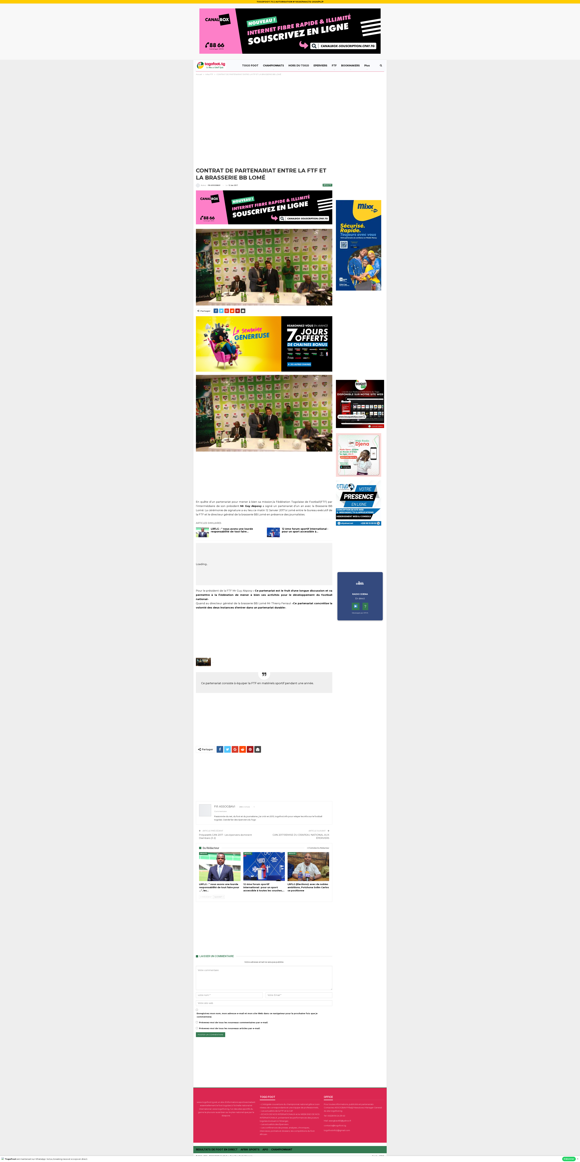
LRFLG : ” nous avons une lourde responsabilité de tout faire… (232, 530)
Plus (367, 65)
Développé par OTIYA (360, 613)
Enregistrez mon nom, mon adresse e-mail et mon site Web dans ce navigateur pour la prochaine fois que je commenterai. (257, 1015)
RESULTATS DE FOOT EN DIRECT (217, 1149)
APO (265, 1149)
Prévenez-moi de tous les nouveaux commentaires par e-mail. (233, 1022)
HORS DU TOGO (298, 65)
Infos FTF (327, 185)
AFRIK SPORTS (250, 1149)
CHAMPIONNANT (281, 1149)
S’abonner (569, 1159)
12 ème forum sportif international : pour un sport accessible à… (305, 530)
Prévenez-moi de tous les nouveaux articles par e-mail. (229, 1028)
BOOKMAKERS (350, 65)
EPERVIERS (320, 65)
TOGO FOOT (250, 65)
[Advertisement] (290, 99)
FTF (334, 65)
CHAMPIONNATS (273, 65)
